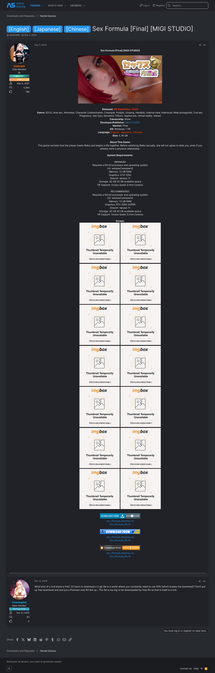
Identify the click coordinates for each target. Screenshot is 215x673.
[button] (43, 5)
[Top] (202, 668)
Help (196, 668)
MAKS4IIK (14, 35)
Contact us (186, 668)
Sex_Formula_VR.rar (120, 524)
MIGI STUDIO (132, 122)
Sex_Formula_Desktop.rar (120, 520)
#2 (204, 581)
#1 (204, 45)
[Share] (200, 45)
